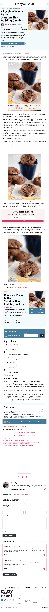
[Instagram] (10, 600)
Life (42, 595)
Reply (5, 554)
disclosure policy (27, 53)
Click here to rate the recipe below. (30, 422)
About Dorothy (35, 593)
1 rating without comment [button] (23, 494)
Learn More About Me (18, 489)
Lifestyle (43, 597)
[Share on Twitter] (26, 476)
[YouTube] (13, 600)
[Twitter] (5, 600)
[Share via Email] (30, 476)
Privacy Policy (17, 607)
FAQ (33, 595)
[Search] (47, 4)
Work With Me (35, 597)
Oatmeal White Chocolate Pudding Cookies (24, 432)
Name (4, 510)
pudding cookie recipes (22, 287)
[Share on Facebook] (18, 476)
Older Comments (9, 574)
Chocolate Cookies (16, 8)
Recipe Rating (6, 505)
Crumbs (43, 591)
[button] (1, 28)
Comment (5, 515)
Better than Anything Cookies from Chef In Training (16, 440)
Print (32, 312)
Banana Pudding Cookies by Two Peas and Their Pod (16, 443)
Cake (19, 600)
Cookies (10, 8)
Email (25, 333)
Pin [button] (41, 309)
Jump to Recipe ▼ (12, 43)
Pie (26, 597)
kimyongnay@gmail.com (9, 565)
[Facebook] (2, 600)
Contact (34, 599)
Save (32, 309)
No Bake (19, 603)
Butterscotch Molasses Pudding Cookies (24, 435)
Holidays (19, 595)
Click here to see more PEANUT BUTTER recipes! (15, 426)
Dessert (19, 593)
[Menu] (1, 4)
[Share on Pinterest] (22, 476)
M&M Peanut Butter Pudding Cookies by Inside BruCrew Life (18, 445)
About (34, 591)
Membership (43, 599)
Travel (42, 593)
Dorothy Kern (8, 24)
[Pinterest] (8, 600)
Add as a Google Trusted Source (8, 46)
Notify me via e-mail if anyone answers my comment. (16, 531)
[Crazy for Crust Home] (24, 4)
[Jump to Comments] (25, 43)
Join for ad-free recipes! (24, 0)
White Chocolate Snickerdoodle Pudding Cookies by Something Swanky (21, 442)
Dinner (26, 593)
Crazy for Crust (7, 593)
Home (2, 8)
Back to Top (45, 607)
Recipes (20, 591)
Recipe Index (6, 8)
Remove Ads (41, 312)
